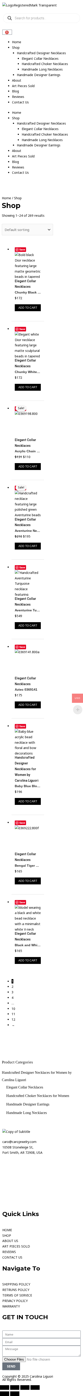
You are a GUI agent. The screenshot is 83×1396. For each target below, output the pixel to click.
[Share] (25, 1387)
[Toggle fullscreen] (14, 1387)
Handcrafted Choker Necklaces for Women (37, 1096)
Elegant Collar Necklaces (40, 58)
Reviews (18, 96)
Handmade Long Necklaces (42, 69)
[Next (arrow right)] (14, 1393)
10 (13, 1008)
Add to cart (27, 307)
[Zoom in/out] (4, 1387)
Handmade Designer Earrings (38, 75)
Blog (15, 91)
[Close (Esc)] (35, 1387)
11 (13, 1014)
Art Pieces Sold (23, 86)
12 (13, 1019)
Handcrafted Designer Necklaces (41, 53)
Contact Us (20, 102)
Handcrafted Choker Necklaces (45, 64)
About (16, 80)
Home (16, 42)
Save (22, 249)
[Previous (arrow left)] (4, 1393)
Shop (16, 47)
